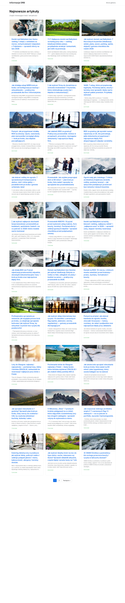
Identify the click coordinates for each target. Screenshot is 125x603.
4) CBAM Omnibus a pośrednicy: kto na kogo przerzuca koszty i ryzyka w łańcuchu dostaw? (97, 455)
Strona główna (111, 3)
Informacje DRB (17, 2)
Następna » (66, 480)
